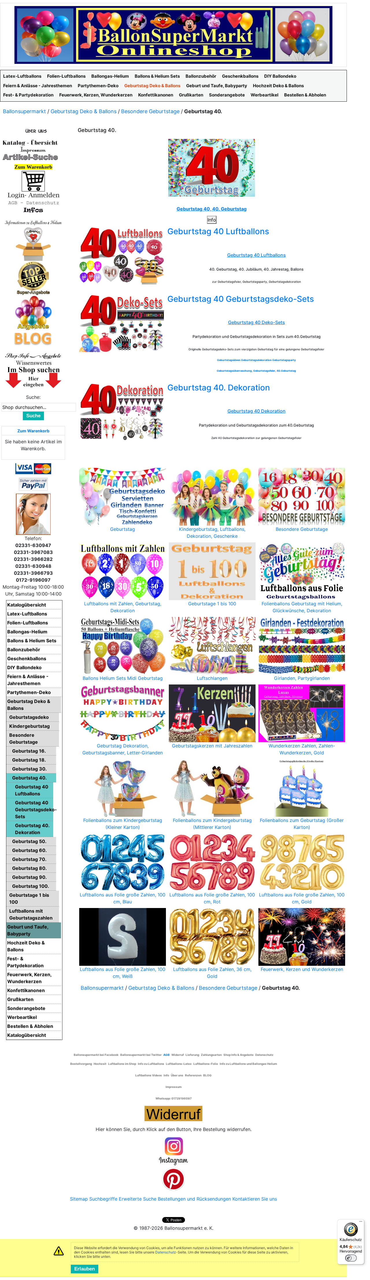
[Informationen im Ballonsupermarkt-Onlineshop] (33, 210)
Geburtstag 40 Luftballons (218, 231)
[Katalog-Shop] (30, 142)
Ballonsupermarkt (24, 111)
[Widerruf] (173, 1113)
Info (212, 220)
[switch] (351, 1258)
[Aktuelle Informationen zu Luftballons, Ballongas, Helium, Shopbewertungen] (33, 363)
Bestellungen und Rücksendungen (194, 1199)
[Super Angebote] (33, 278)
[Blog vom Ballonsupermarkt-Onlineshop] (33, 338)
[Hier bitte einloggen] (33, 195)
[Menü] (360, 1222)
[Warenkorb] (33, 181)
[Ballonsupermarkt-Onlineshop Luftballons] (173, 34)
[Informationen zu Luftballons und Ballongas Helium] (33, 222)
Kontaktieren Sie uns (254, 1199)
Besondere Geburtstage (150, 111)
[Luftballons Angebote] (33, 312)
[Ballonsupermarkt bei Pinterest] (173, 1179)
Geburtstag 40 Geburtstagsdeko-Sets (240, 299)
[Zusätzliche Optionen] (33, 484)
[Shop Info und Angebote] (33, 355)
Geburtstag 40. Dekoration (218, 387)
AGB (166, 1054)
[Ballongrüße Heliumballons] (33, 243)
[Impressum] (30, 149)
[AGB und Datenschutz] (33, 202)
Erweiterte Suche (137, 1199)
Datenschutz (165, 1252)
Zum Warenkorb (33, 430)
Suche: (33, 397)
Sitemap (79, 1199)
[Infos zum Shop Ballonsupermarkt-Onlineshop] (33, 130)
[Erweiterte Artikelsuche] (30, 157)
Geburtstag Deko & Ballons (83, 111)
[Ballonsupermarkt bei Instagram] (173, 1151)
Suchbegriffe (103, 1199)
